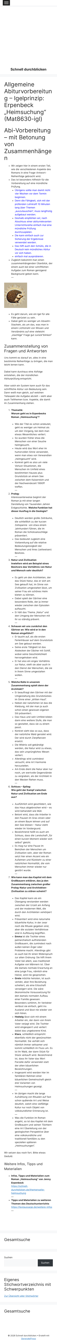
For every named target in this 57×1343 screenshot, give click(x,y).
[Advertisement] (28, 35)
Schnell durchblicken (28, 69)
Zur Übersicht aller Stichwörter (21, 1296)
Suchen (8, 1257)
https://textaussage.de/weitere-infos (31, 1207)
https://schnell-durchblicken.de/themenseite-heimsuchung (28, 1190)
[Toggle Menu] (6, 2)
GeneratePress (28, 1338)
